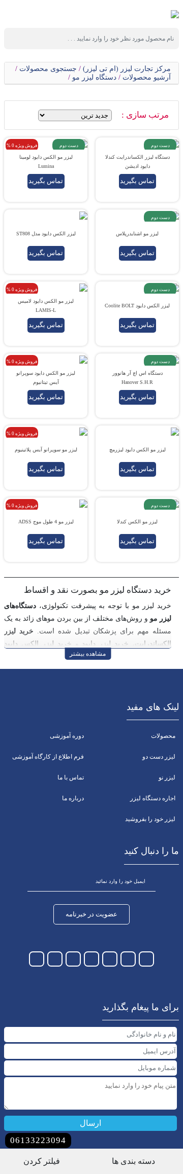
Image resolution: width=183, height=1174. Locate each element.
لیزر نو (167, 777)
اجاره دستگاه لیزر (152, 798)
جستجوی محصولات (48, 69)
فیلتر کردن (42, 1161)
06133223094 (38, 1140)
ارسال (90, 1123)
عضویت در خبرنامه (91, 914)
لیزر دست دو (158, 756)
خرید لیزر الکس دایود (38, 644)
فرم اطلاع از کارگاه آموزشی (48, 756)
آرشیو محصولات (147, 77)
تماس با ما (70, 777)
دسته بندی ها (134, 1161)
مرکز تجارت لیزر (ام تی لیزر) (127, 69)
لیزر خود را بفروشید (150, 819)
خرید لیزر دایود (105, 644)
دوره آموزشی (67, 735)
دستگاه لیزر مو (94, 77)
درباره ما (73, 798)
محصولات (163, 735)
